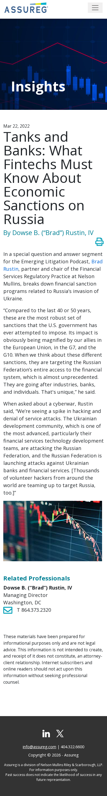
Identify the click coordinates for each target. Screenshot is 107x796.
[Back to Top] (95, 784)
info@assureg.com (39, 746)
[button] (99, 242)
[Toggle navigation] (95, 7)
